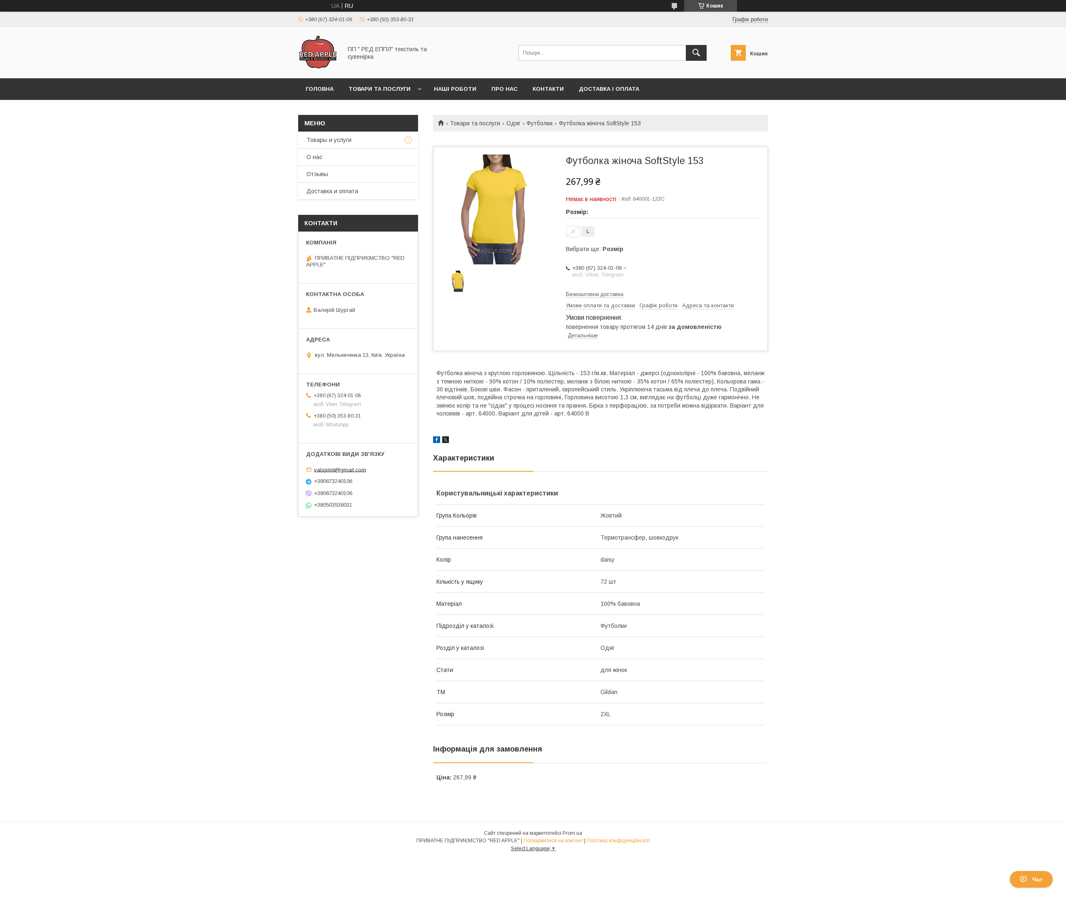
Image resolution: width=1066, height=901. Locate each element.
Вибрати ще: (594, 249)
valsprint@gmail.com (340, 469)
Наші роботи (455, 89)
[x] (445, 441)
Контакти (548, 89)
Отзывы (317, 174)
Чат (1037, 879)
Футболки (539, 123)
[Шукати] (696, 53)
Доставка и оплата (332, 191)
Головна (320, 89)
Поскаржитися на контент (553, 841)
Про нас (504, 89)
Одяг (513, 123)
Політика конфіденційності (618, 841)
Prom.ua (572, 833)
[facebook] (436, 441)
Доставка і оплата (609, 89)
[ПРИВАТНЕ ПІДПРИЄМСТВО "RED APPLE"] (318, 67)
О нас (314, 157)
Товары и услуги (328, 140)
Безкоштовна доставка (594, 294)
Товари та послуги (380, 89)
